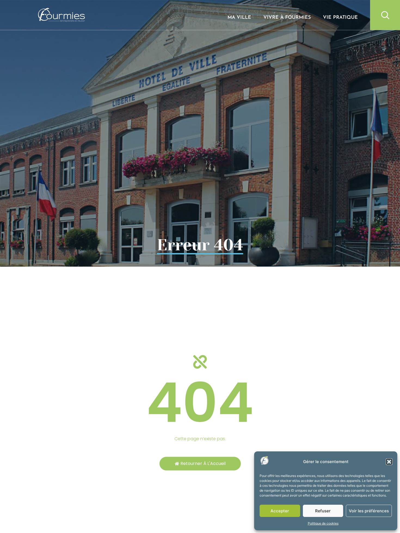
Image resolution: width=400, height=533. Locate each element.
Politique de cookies (323, 523)
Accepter (279, 510)
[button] (389, 461)
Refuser (323, 510)
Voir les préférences (369, 510)
